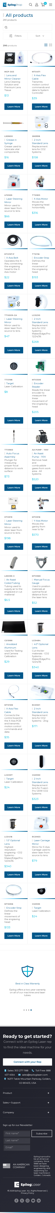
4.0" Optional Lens (40, 646)
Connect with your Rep (27, 1062)
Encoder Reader (37, 385)
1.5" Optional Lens (12, 842)
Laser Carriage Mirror (41, 842)
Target (10, 383)
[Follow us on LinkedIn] (39, 1201)
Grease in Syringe (10, 141)
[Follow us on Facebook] (16, 1201)
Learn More (13, 106)
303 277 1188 (21, 1070)
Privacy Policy (27, 1193)
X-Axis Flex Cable (39, 77)
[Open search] (30, 4)
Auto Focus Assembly (11, 455)
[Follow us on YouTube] (33, 1201)
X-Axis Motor (41, 198)
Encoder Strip (41, 257)
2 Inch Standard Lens (40, 141)
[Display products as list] (50, 45)
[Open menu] (50, 5)
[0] (43, 4)
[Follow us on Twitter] (22, 1201)
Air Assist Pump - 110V (39, 455)
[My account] (36, 4)
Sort (38, 35)
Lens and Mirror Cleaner (12, 77)
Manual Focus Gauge (41, 581)
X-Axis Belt (12, 257)
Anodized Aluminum (10, 646)
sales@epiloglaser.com (35, 1074)
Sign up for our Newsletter (17, 1125)
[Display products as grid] (46, 45)
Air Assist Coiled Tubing (12, 581)
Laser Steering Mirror (13, 200)
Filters (18, 35)
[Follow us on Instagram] (28, 1201)
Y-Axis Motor (41, 520)
